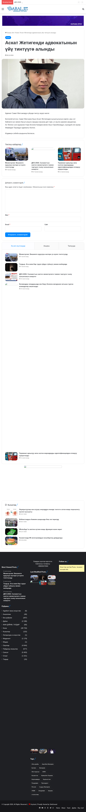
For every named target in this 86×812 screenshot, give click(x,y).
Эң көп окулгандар (18, 246)
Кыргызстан (47, 779)
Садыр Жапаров (44, 787)
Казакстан (35, 775)
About (63, 808)
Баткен (34, 768)
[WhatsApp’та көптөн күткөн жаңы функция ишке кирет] (11, 531)
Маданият (6, 638)
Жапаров (42, 768)
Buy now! (81, 808)
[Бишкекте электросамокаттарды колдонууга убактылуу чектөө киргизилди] (43, 751)
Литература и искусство (11, 635)
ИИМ (44, 772)
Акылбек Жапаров (47, 764)
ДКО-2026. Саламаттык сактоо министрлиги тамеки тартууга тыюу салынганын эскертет (44, 2)
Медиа (5, 642)
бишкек (50, 791)
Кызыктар (6, 631)
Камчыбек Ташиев (47, 775)
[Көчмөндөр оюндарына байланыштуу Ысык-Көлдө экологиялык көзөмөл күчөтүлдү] (52, 582)
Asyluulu (33, 804)
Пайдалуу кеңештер (10, 649)
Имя (7, 215)
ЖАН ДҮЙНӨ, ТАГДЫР (11, 625)
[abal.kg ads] (43, 20)
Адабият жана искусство (12, 611)
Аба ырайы (35, 764)
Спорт (5, 656)
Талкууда (71, 246)
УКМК (33, 791)
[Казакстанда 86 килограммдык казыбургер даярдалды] (11, 541)
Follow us (63, 561)
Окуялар (6, 645)
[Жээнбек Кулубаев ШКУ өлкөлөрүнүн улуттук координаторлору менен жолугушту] (34, 751)
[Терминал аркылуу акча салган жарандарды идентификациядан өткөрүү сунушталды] (69, 154)
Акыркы (47, 246)
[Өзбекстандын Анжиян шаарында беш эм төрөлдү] (11, 522)
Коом (17, 33)
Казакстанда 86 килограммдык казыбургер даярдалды (41, 538)
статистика (35, 794)
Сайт (46, 224)
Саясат (5, 652)
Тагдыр (5, 659)
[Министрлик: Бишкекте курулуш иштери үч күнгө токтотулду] (16, 154)
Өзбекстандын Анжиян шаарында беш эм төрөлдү (39, 519)
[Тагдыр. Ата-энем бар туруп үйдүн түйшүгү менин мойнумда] (11, 267)
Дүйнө (5, 621)
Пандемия (35, 783)
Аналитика (7, 614)
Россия (34, 787)
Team (68, 808)
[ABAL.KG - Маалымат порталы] (17, 9)
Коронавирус (36, 779)
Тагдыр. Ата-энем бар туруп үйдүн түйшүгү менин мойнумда (43, 264)
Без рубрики (7, 618)
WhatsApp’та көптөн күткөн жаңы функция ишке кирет (40, 529)
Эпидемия (41, 791)
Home (58, 808)
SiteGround (53, 804)
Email (7, 224)
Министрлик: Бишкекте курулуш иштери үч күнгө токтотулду (15, 165)
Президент (44, 783)
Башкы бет (10, 33)
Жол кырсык (35, 772)
